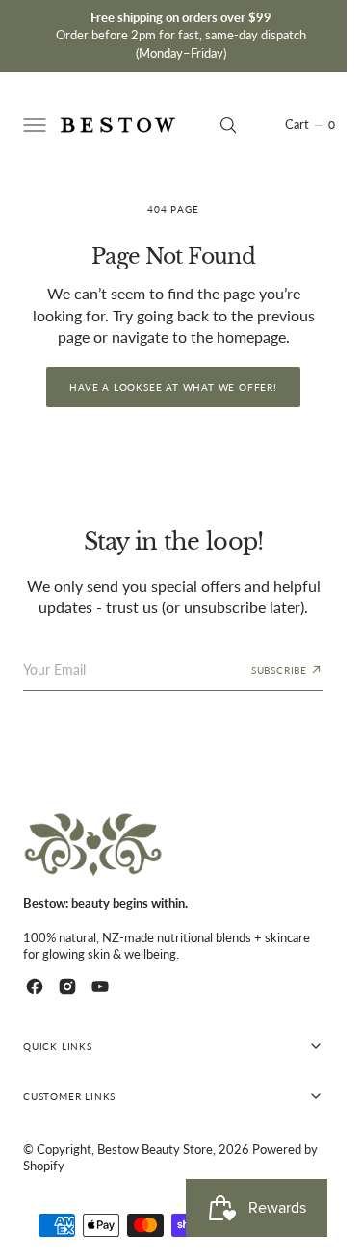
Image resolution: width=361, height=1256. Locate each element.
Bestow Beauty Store (155, 1149)
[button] (32, 125)
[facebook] (34, 986)
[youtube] (100, 986)
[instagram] (67, 986)
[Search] (228, 125)
